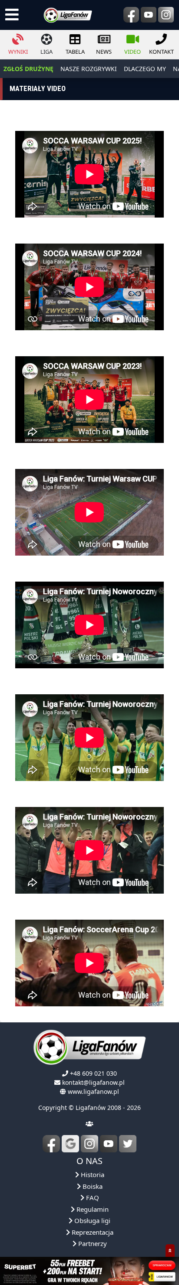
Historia (91, 1174)
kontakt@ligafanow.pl (93, 1082)
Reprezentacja (91, 1232)
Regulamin (92, 1209)
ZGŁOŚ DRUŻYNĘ (28, 69)
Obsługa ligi (91, 1220)
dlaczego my (145, 69)
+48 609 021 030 (93, 1073)
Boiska (92, 1186)
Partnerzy (91, 1243)
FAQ (91, 1197)
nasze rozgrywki (88, 69)
